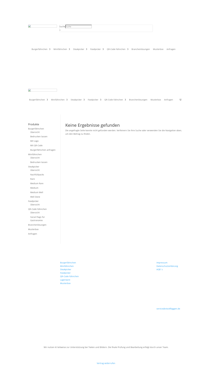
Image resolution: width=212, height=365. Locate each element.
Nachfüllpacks (37, 174)
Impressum (161, 262)
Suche (62, 26)
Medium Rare (36, 183)
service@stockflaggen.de (168, 308)
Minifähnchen (60, 49)
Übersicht (35, 132)
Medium (34, 187)
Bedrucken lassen (38, 136)
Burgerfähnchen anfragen (43, 150)
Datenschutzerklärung (167, 266)
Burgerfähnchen (39, 49)
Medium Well (36, 192)
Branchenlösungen (141, 49)
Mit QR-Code (36, 145)
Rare (32, 179)
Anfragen (171, 49)
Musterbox (158, 49)
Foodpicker (95, 49)
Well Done (35, 196)
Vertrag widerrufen (106, 363)
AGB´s (159, 269)
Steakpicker (78, 49)
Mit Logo (34, 141)
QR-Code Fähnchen (116, 49)
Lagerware (65, 279)
